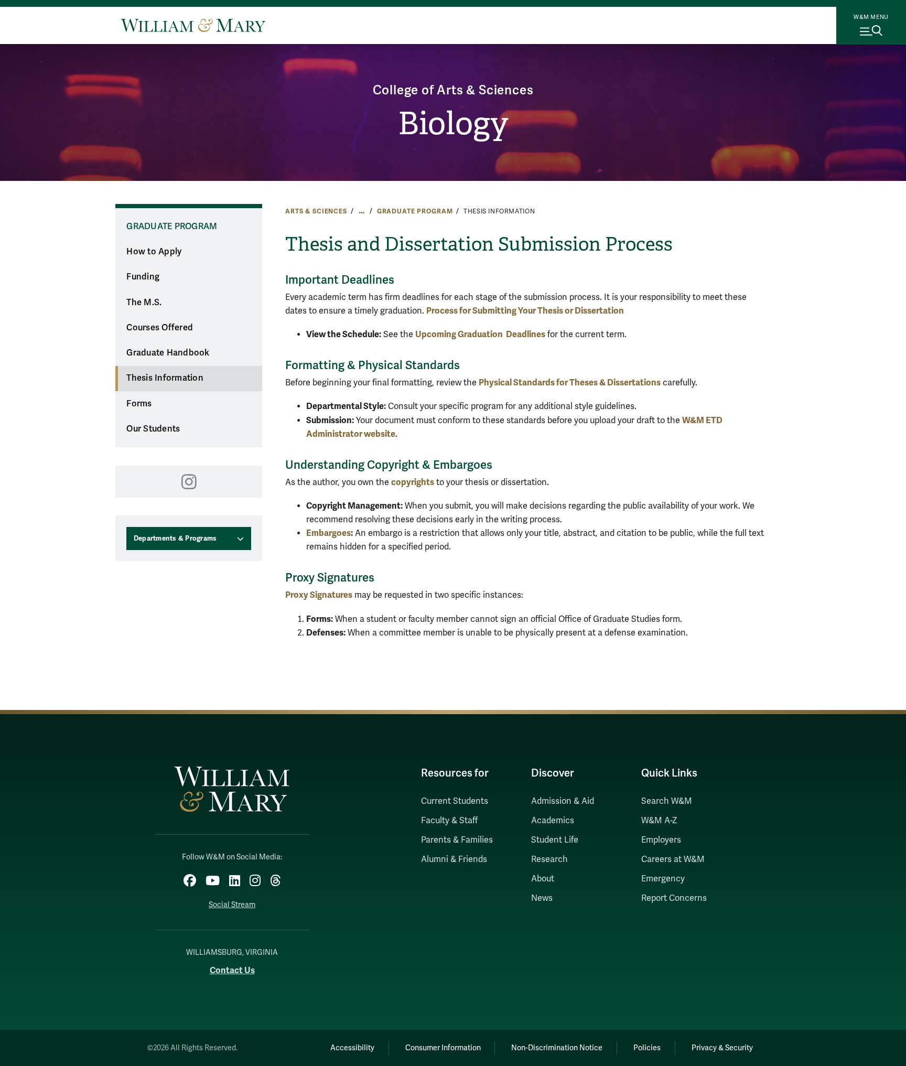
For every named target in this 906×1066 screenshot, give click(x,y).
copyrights (412, 482)
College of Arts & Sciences (453, 90)
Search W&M (666, 801)
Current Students (454, 801)
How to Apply (153, 251)
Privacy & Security (722, 1047)
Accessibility (352, 1047)
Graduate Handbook (167, 353)
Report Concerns (674, 898)
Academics (552, 820)
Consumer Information (443, 1047)
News (542, 898)
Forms (139, 404)
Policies (647, 1047)
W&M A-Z (659, 820)
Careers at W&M (673, 859)
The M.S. (143, 302)
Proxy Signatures (318, 594)
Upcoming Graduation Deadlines (480, 334)
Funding (142, 277)
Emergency (663, 879)
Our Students (153, 429)
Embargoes (328, 533)
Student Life (554, 840)
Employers (661, 840)
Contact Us (232, 970)
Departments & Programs (175, 538)
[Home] (193, 25)
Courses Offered (159, 327)
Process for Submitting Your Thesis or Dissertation (525, 310)
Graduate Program (415, 211)
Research (549, 859)
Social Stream (232, 904)
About (542, 879)
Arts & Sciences (316, 211)
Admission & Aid (562, 801)
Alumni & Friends (454, 859)
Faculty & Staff (449, 820)
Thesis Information (164, 378)
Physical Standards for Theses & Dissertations (570, 382)
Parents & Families (457, 840)
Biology (453, 124)
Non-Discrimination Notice (556, 1047)
